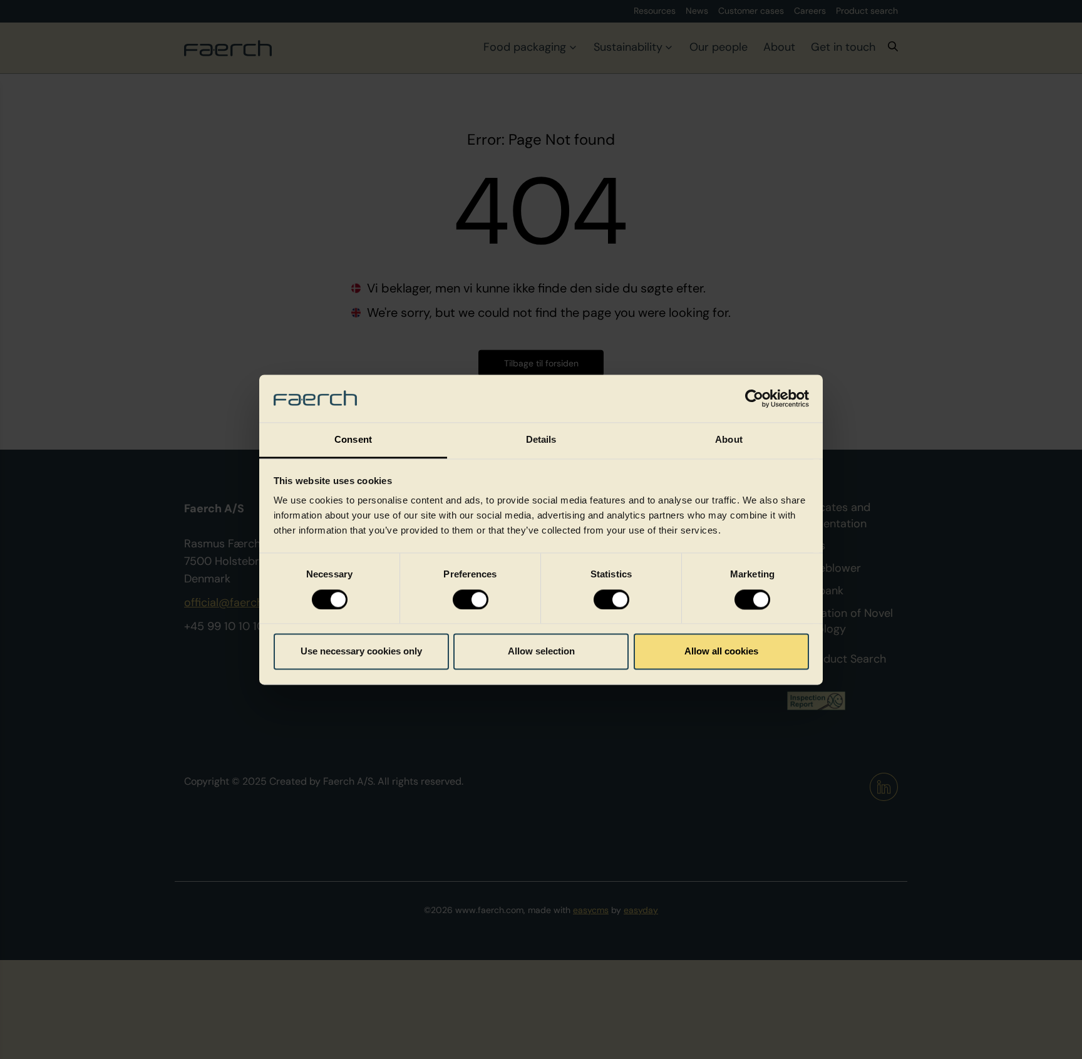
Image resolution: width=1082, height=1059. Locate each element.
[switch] (470, 599)
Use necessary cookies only (361, 651)
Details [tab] (541, 440)
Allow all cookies (721, 651)
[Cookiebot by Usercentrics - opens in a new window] (754, 398)
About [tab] (729, 440)
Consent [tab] (353, 440)
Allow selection (541, 651)
